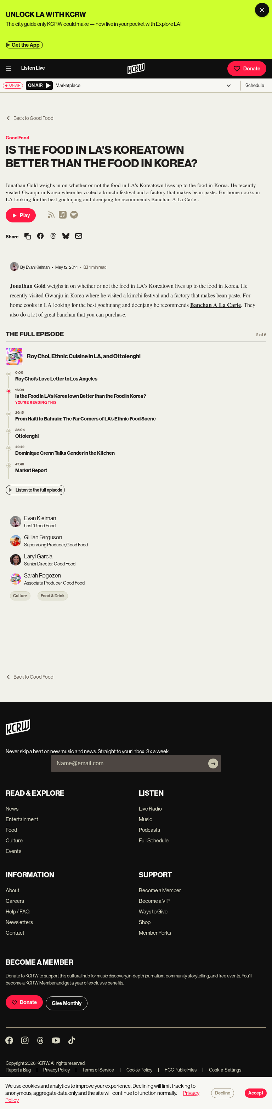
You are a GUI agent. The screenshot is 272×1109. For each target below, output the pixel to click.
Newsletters (19, 922)
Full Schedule (154, 840)
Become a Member (160, 890)
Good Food (17, 137)
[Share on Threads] (53, 236)
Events (13, 851)
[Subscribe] (213, 763)
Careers (15, 901)
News (12, 809)
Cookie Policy (136, 1070)
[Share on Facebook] (40, 236)
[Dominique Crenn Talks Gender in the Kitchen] (9, 448)
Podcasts (149, 830)
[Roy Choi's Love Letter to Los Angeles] (9, 374)
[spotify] (74, 217)
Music (145, 819)
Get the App (26, 45)
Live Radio (150, 809)
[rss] (51, 217)
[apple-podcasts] (62, 217)
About (12, 890)
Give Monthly (66, 1003)
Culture (20, 595)
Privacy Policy (53, 1070)
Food (11, 830)
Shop (145, 922)
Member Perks (155, 933)
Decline (222, 1093)
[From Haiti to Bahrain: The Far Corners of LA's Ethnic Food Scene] (9, 414)
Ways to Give (153, 911)
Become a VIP (154, 901)
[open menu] (10, 68)
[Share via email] (78, 236)
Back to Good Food (33, 118)
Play (25, 215)
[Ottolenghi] (9, 431)
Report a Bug (18, 1070)
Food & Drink (53, 595)
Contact (15, 933)
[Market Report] (9, 466)
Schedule (254, 85)
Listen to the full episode (39, 490)
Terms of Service (94, 1070)
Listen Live (33, 68)
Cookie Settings (225, 1070)
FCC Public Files (177, 1070)
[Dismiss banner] (262, 10)
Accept (255, 1093)
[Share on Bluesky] (65, 236)
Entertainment (22, 819)
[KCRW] (18, 733)
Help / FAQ (18, 911)
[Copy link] (27, 237)
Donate (251, 68)
